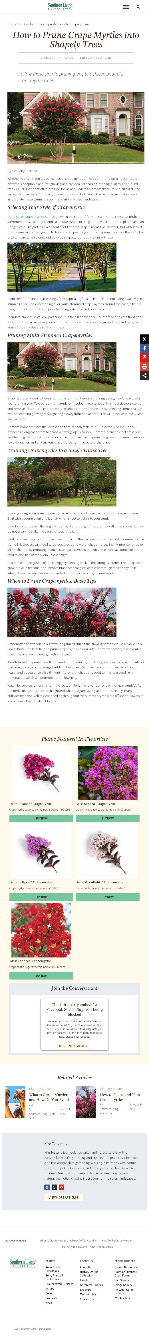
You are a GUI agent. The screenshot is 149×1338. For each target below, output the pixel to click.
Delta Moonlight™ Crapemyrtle (99, 882)
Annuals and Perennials (53, 1268)
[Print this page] (144, 366)
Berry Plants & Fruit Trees (54, 1277)
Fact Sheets (121, 1280)
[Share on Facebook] (144, 348)
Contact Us (87, 1299)
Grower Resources (125, 1267)
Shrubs (49, 1288)
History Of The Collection (89, 1273)
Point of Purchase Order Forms (125, 1273)
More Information (73, 1046)
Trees (48, 1293)
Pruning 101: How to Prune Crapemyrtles (87, 1247)
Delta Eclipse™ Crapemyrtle (30, 882)
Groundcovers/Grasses (59, 1284)
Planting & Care (40, 1088)
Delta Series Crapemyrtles (26, 216)
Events (84, 1280)
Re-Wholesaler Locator (123, 1291)
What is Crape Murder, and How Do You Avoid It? (69, 1240)
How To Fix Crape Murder (116, 1240)
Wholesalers (122, 1298)
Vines (48, 1302)
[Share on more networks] (144, 375)
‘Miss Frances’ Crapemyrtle (30, 961)
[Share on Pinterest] (144, 357)
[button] (126, 7)
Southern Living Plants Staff (42, 1116)
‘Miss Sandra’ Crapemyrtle (95, 804)
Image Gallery (123, 1285)
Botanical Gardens (91, 1285)
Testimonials (88, 1294)
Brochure (85, 1289)
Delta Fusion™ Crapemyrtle (30, 804)
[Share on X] (144, 339)
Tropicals (51, 1298)
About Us (85, 1267)
